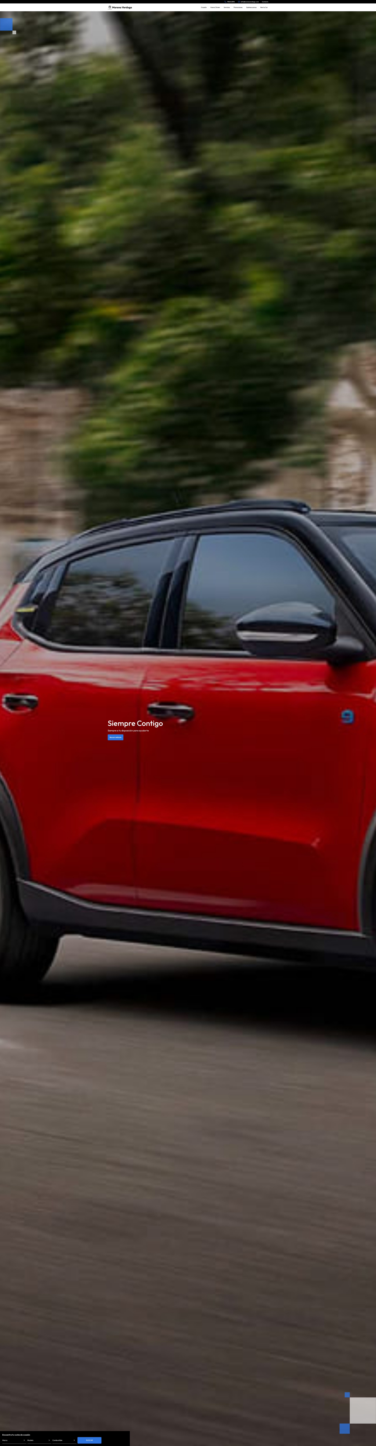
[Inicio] (120, 7)
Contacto (265, 2)
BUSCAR (89, 1440)
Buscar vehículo (115, 737)
